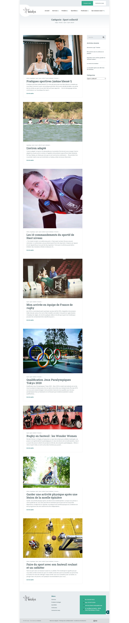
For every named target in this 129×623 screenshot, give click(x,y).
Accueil (47, 10)
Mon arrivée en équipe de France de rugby (50, 306)
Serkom (39, 620)
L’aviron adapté (36, 148)
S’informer (84, 10)
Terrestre (56, 78)
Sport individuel (49, 78)
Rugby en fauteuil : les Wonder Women (52, 436)
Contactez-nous (99, 3)
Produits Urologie (56, 602)
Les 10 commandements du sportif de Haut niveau (50, 236)
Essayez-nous (87, 3)
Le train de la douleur (92, 63)
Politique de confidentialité (66, 620)
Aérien (28, 78)
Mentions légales (54, 620)
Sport (37, 78)
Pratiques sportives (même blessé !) (49, 81)
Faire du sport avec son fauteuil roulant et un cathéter (52, 566)
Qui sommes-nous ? (97, 10)
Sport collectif (42, 78)
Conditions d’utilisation (80, 620)
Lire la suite (30, 93)
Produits (64, 10)
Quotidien (74, 10)
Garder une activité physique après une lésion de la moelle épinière (52, 496)
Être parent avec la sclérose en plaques (95, 52)
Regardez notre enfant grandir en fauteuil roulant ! (96, 58)
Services (55, 10)
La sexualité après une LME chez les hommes (95, 68)
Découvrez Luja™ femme (93, 47)
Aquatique (32, 78)
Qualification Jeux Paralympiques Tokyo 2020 (49, 381)
